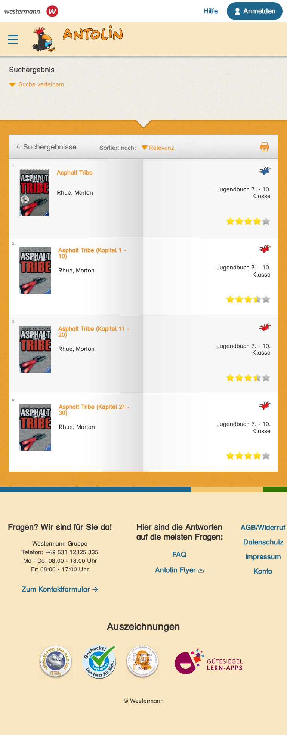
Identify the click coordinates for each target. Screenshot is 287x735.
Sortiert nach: (117, 147)
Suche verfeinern (41, 84)
